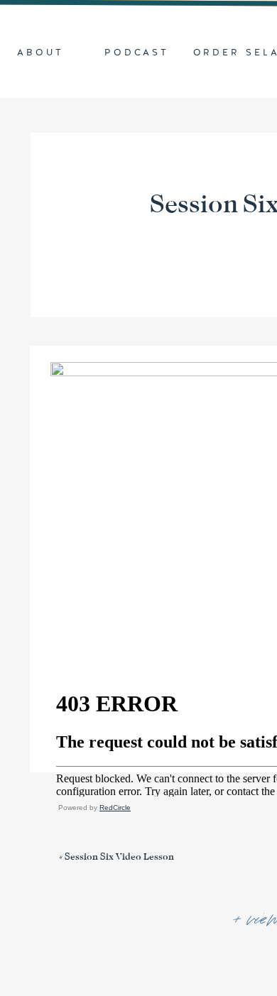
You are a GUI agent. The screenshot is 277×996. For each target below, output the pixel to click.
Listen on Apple (93, 832)
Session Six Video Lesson (119, 856)
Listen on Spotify (192, 832)
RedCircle (115, 807)
